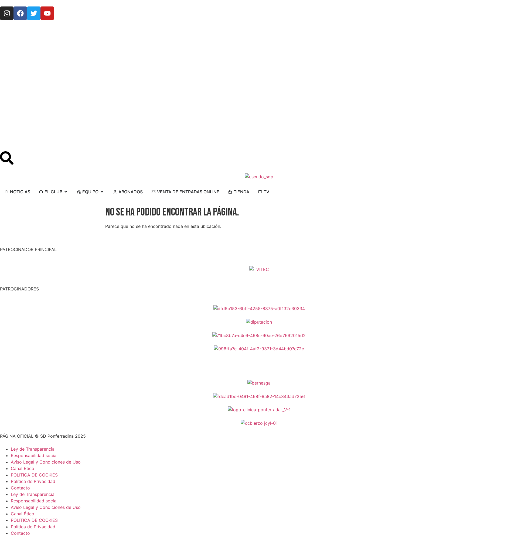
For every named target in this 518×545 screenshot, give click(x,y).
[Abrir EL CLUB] (66, 191)
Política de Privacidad (33, 481)
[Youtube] (47, 13)
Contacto (20, 488)
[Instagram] (6, 13)
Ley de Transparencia (32, 449)
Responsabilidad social (34, 455)
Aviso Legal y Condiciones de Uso (46, 462)
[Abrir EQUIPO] (102, 191)
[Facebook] (20, 13)
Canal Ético (22, 468)
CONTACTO (12, 29)
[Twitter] (33, 13)
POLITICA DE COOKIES (34, 475)
